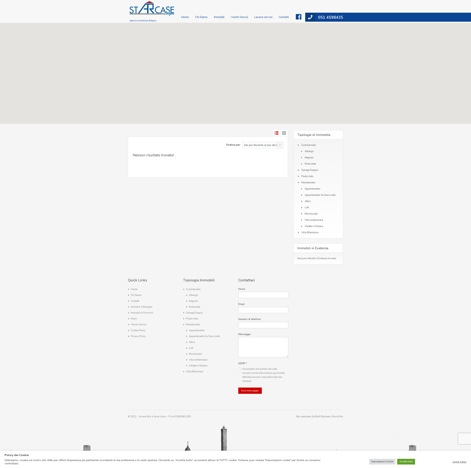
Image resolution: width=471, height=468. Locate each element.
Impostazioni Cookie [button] (382, 461)
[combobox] (263, 145)
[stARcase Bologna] (152, 10)
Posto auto (307, 176)
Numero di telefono (249, 319)
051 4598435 (330, 17)
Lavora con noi (263, 17)
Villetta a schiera (314, 226)
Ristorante (310, 163)
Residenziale (308, 182)
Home (185, 17)
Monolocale (311, 213)
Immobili (219, 17)
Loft (307, 207)
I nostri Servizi (239, 17)
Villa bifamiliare (309, 232)
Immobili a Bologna (141, 307)
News (134, 318)
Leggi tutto (459, 461)
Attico (308, 201)
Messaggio (244, 334)
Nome (241, 289)
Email (241, 304)
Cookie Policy (138, 330)
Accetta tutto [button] (406, 461)
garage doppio (309, 170)
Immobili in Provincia (142, 312)
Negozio (309, 157)
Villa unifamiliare (314, 220)
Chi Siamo (201, 17)
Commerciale (308, 145)
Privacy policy (138, 336)
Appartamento (312, 188)
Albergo (309, 151)
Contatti (284, 17)
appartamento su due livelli (320, 195)
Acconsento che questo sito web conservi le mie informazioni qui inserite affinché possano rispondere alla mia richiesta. (263, 375)
